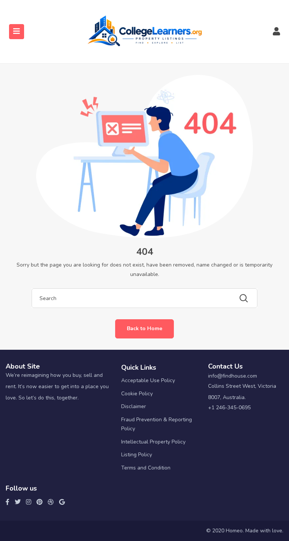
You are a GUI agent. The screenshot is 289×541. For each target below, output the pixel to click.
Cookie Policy (137, 393)
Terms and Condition (145, 467)
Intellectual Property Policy (153, 441)
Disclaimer (133, 406)
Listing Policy (136, 454)
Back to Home (144, 328)
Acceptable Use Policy (148, 380)
